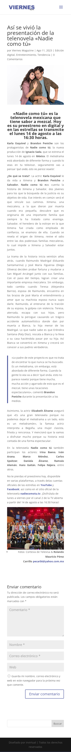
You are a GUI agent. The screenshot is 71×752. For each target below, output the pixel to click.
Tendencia (44, 55)
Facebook (13, 489)
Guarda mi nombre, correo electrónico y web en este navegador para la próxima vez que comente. (33, 680)
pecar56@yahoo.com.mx (48, 561)
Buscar (58, 723)
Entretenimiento (26, 55)
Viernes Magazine (23, 50)
